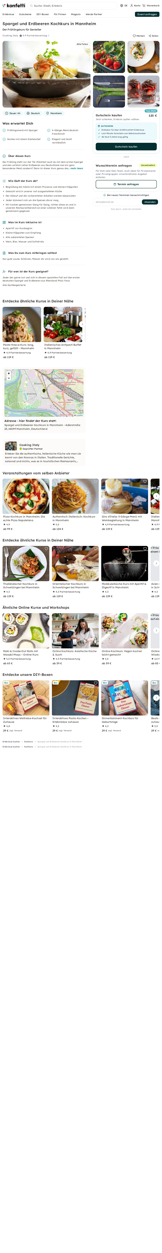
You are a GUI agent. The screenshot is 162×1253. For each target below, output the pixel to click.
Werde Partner (94, 14)
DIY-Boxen (43, 14)
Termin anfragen (128, 184)
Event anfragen (147, 14)
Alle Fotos (82, 44)
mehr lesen (77, 168)
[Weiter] (81, 324)
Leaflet (79, 415)
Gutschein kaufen (126, 146)
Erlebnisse (8, 14)
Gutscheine (25, 14)
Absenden (150, 202)
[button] (44, 391)
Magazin (76, 14)
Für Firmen (60, 14)
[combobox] (73, 6)
